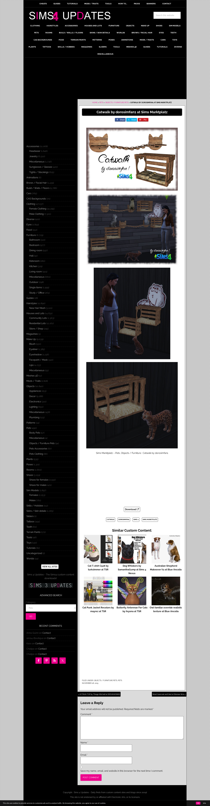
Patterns (30, 422)
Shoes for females (38, 479)
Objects (30, 386)
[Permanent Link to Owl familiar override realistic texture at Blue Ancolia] (166, 604)
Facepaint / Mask (38, 359)
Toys (28, 542)
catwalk (110, 519)
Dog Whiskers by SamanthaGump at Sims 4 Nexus (132, 570)
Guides (30, 298)
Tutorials (31, 548)
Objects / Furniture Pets (116, 103)
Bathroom (34, 239)
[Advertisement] (105, 79)
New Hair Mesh (37, 308)
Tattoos (30, 521)
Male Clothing (36, 214)
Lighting (33, 407)
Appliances (35, 391)
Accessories (32, 146)
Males (32, 500)
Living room (35, 271)
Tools (29, 537)
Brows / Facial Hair (36, 182)
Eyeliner (33, 349)
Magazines (32, 334)
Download (131, 509)
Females (33, 495)
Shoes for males (37, 485)
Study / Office (36, 292)
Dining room (35, 250)
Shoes (29, 475)
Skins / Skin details (36, 511)
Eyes (29, 224)
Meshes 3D (32, 375)
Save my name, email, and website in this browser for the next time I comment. (121, 771)
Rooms (30, 469)
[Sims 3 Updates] (50, 585)
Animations (32, 177)
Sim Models (32, 490)
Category (31, 602)
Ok (198, 803)
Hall (31, 255)
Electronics (35, 401)
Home (94, 103)
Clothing (30, 204)
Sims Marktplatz (150, 519)
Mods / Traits (33, 381)
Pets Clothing (36, 454)
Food (29, 229)
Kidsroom (34, 261)
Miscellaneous (36, 161)
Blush (32, 344)
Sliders (30, 516)
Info (204, 803)
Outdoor (33, 282)
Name (84, 742)
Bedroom (34, 245)
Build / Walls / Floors (37, 188)
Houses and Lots (35, 313)
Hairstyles (31, 303)
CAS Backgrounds (36, 198)
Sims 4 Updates (71, 17)
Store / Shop (36, 328)
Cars (28, 193)
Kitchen (33, 266)
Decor (32, 396)
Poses (29, 464)
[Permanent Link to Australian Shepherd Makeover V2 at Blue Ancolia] (166, 562)
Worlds (30, 558)
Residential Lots (37, 323)
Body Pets (34, 432)
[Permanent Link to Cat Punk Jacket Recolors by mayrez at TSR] (98, 604)
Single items (35, 287)
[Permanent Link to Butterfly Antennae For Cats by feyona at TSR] (132, 604)
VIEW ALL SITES (49, 567)
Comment (86, 714)
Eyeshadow (35, 354)
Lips (31, 365)
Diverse (30, 219)
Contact (46, 633)
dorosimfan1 (123, 519)
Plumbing (34, 417)
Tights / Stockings (39, 172)
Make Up (31, 339)
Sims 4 (136, 519)
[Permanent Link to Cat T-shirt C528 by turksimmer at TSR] (98, 562)
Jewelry (33, 156)
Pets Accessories (38, 448)
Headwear (34, 151)
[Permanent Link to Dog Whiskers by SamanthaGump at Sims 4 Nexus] (132, 562)
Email (84, 755)
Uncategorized (34, 553)
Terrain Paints (33, 532)
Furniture (31, 235)
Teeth (29, 526)
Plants (29, 459)
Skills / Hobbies (34, 505)
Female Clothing (37, 208)
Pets (101, 103)
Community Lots (38, 318)
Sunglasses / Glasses (40, 167)
